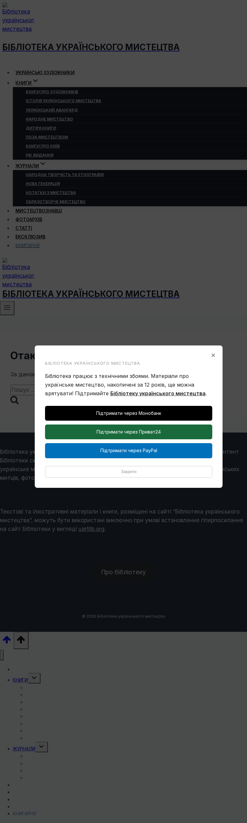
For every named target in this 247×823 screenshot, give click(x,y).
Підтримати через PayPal (128, 450)
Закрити (128, 471)
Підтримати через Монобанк (128, 413)
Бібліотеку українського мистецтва (158, 393)
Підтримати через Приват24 (128, 431)
